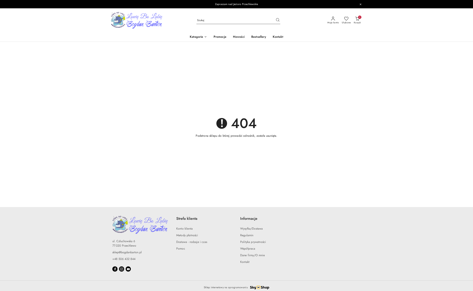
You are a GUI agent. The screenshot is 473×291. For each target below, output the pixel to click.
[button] (198, 37)
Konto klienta (184, 228)
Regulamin (246, 235)
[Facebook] (115, 269)
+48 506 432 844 (123, 259)
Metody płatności (187, 235)
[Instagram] (121, 269)
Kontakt (244, 262)
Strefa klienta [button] (186, 218)
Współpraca (247, 248)
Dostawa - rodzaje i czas (191, 242)
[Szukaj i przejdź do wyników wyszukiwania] (277, 20)
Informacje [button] (248, 218)
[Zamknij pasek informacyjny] (360, 4)
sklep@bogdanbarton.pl (127, 252)
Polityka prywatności (253, 242)
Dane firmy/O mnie (252, 255)
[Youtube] (128, 269)
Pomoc (180, 248)
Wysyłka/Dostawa (251, 228)
